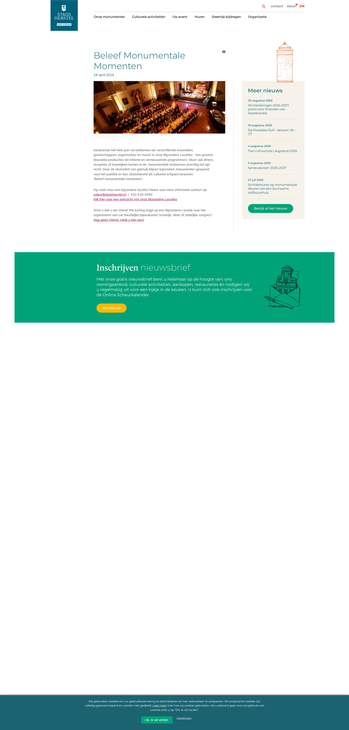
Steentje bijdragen (226, 17)
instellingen (183, 718)
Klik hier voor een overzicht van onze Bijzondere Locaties (135, 199)
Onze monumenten (109, 17)
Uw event (180, 17)
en (302, 6)
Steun (291, 6)
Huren (200, 17)
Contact (277, 6)
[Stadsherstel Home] (64, 15)
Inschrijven (112, 308)
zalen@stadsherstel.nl (110, 194)
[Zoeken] (264, 6)
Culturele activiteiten (148, 17)
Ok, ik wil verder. (157, 720)
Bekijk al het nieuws (270, 208)
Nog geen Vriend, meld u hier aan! (119, 220)
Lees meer (160, 705)
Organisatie (257, 17)
